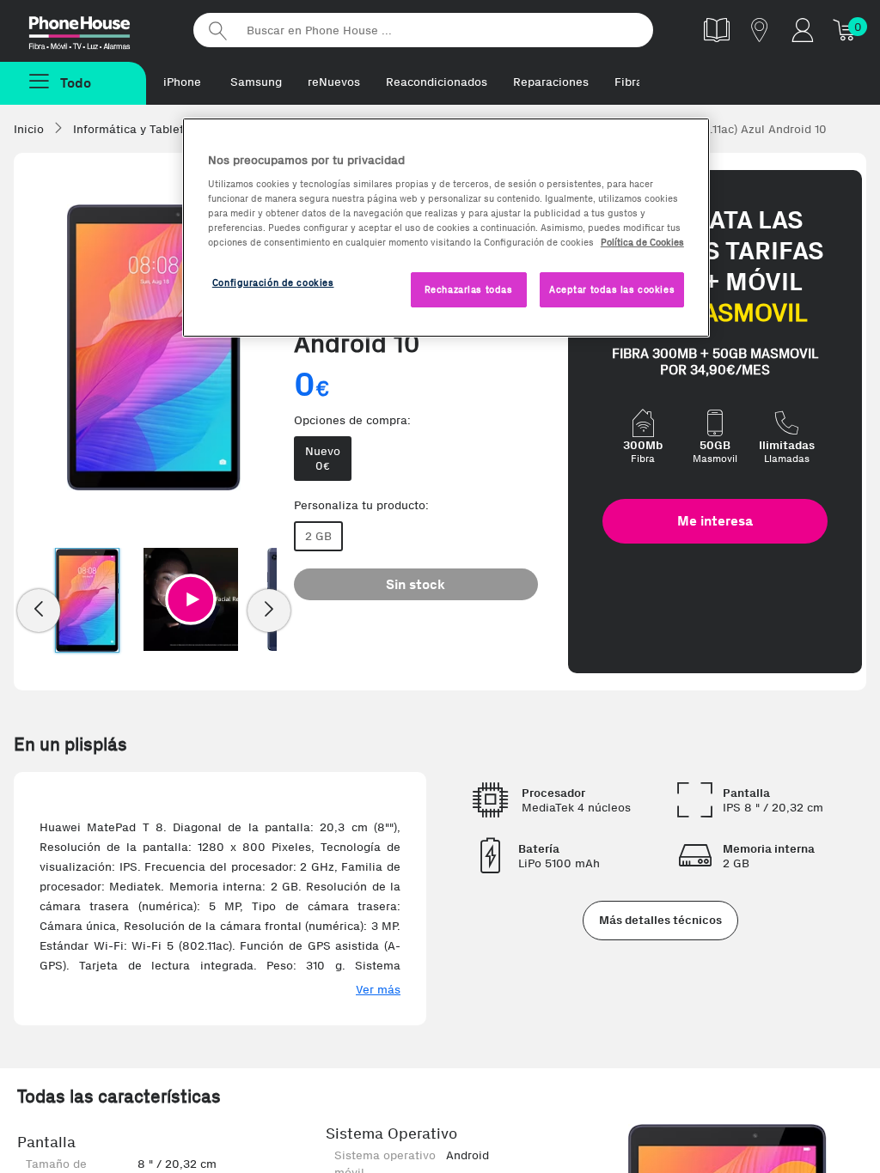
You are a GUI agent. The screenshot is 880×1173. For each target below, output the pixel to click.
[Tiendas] (759, 29)
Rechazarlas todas (469, 289)
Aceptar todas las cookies (612, 289)
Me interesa (715, 521)
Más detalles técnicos (660, 920)
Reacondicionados (436, 82)
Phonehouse (94, 29)
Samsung (256, 82)
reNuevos (334, 82)
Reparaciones (551, 82)
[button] (191, 599)
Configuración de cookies (273, 283)
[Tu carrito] (845, 29)
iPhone (182, 82)
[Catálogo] (716, 29)
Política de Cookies (642, 242)
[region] (446, 228)
